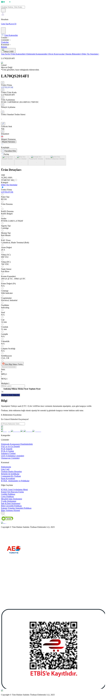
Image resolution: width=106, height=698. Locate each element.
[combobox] (2, 513)
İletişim (4, 47)
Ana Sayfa (6, 54)
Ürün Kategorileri (18, 54)
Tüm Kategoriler (11, 35)
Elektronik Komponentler (37, 54)
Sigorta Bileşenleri (74, 54)
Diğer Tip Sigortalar (90, 54)
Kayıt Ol (12, 24)
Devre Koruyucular (57, 54)
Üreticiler (5, 42)
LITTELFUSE (7, 192)
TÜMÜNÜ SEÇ (8, 180)
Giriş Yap (5, 24)
